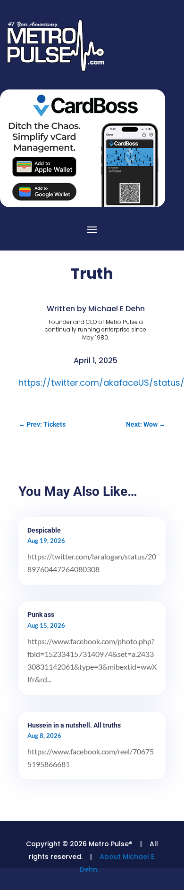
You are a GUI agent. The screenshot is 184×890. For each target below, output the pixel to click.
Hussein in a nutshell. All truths (74, 725)
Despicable (44, 530)
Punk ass (40, 614)
